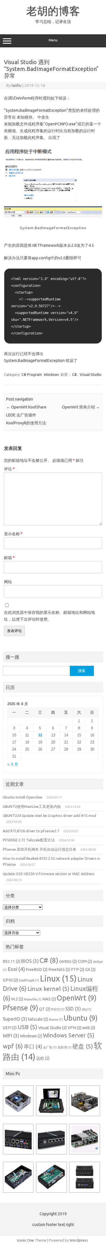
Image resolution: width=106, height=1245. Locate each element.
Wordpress (79, 1240)
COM (85, 961)
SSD (73, 1008)
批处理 (65, 1047)
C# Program (31, 374)
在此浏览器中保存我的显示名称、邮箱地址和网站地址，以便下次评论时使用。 (49, 616)
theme (56, 1019)
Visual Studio (90, 374)
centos (68, 961)
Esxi (16, 969)
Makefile (33, 999)
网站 (8, 582)
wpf (13, 1046)
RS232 (57, 1009)
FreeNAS (59, 969)
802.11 (11, 961)
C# (74, 374)
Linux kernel (48, 988)
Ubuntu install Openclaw (22, 797)
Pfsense (20, 1008)
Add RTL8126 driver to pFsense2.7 (31, 831)
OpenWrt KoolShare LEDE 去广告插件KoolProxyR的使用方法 (26, 415)
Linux (58, 978)
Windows (51, 374)
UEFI (10, 1027)
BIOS (30, 961)
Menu (53, 40)
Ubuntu (81, 1018)
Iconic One (25, 1240)
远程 (42, 1058)
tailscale (38, 1019)
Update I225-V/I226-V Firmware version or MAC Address (48, 874)
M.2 (17, 999)
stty (86, 1009)
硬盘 (82, 1046)
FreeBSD (36, 969)
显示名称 (13, 534)
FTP (77, 969)
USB (27, 1027)
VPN (74, 1027)
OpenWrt (76, 998)
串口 (33, 1046)
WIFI (11, 1035)
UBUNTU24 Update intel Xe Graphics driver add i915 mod (49, 816)
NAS (49, 999)
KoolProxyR (29, 980)
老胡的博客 (53, 11)
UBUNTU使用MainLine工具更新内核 (32, 806)
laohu (16, 85)
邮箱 (9, 557)
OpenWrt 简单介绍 (81, 407)
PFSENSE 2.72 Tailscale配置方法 (29, 840)
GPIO (10, 980)
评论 (9, 469)
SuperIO (15, 1018)
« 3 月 (12, 764)
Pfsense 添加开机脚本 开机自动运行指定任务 (39, 849)
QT (44, 1009)
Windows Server (68, 1035)
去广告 (50, 1047)
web (88, 1027)
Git (90, 969)
